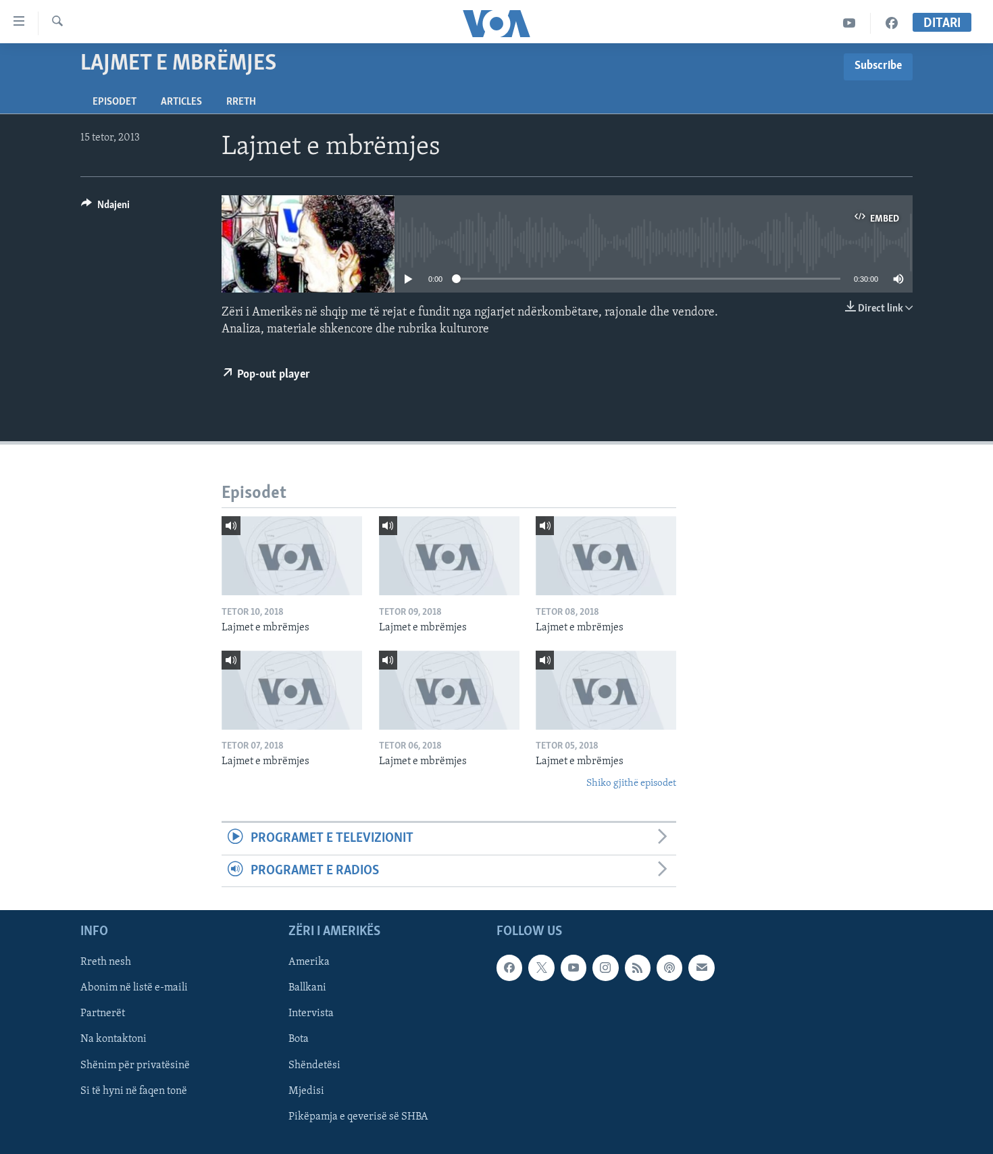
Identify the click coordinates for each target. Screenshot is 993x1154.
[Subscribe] (701, 967)
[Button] (105, 208)
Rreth (241, 102)
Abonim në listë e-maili (134, 987)
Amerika (309, 962)
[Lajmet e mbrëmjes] (292, 555)
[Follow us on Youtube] (573, 967)
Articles (181, 102)
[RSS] (638, 967)
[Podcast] (669, 967)
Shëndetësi (314, 1064)
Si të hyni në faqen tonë (133, 1091)
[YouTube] (849, 23)
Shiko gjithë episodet (631, 783)
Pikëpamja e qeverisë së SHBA (358, 1116)
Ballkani (307, 987)
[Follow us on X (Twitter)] (541, 967)
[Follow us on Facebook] (509, 967)
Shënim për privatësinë (135, 1064)
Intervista (311, 1013)
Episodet (114, 102)
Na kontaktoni (113, 1039)
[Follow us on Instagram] (605, 967)
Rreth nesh (105, 962)
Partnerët (102, 1013)
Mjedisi (306, 1091)
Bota (298, 1039)
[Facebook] (892, 23)
